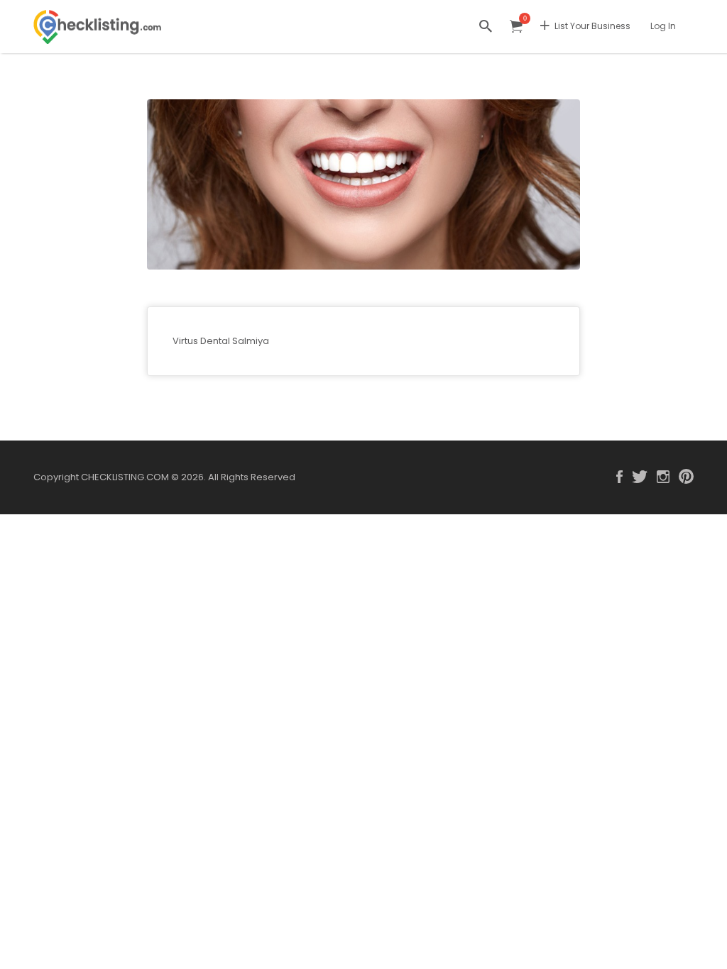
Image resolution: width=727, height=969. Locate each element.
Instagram (663, 476)
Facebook (619, 476)
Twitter (639, 476)
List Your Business (592, 26)
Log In (663, 26)
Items (516, 27)
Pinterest (686, 476)
